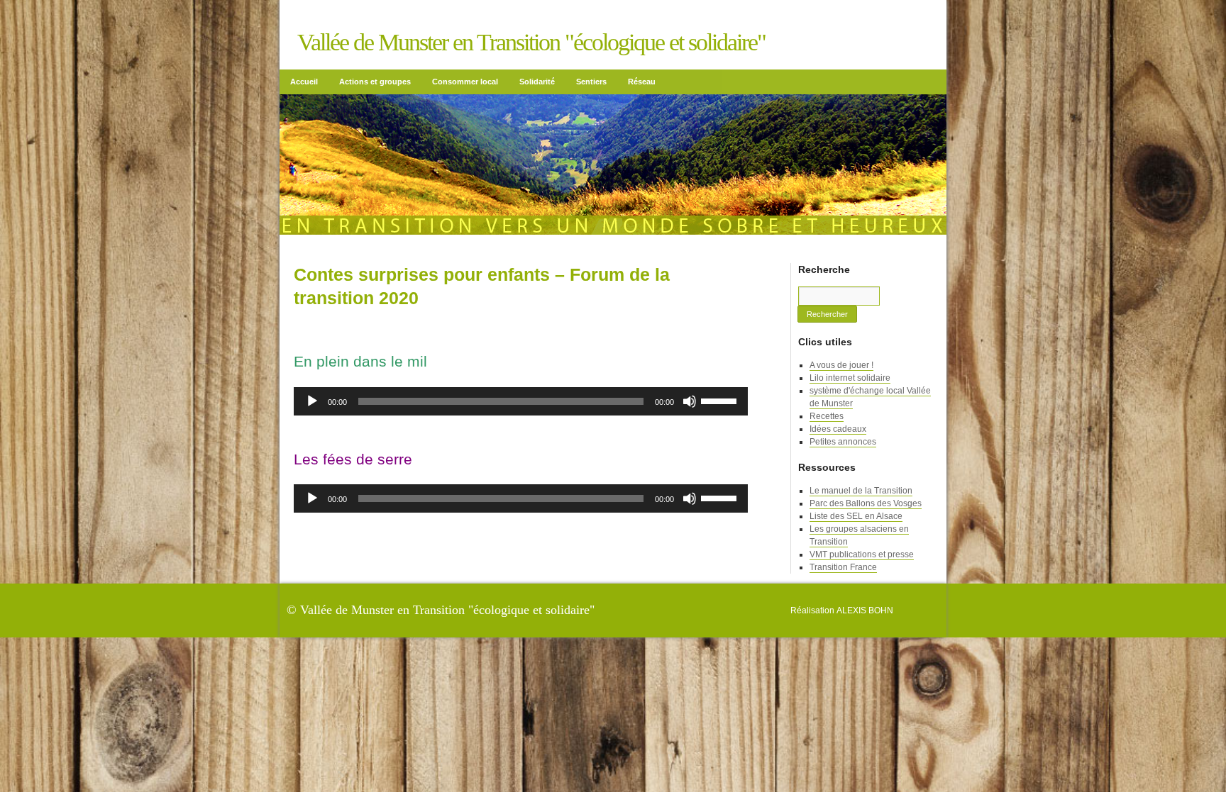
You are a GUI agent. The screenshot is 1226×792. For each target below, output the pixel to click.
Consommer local (465, 81)
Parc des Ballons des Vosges (866, 503)
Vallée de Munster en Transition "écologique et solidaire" (531, 42)
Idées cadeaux (838, 429)
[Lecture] (312, 401)
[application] (521, 401)
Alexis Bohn (864, 610)
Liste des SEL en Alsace (856, 516)
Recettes (827, 416)
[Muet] (690, 401)
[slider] (721, 400)
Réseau (642, 81)
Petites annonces (843, 442)
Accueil (304, 81)
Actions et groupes (375, 81)
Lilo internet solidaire (850, 378)
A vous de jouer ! (841, 365)
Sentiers (591, 81)
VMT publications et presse (862, 554)
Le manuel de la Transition (861, 491)
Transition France (843, 567)
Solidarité (537, 81)
